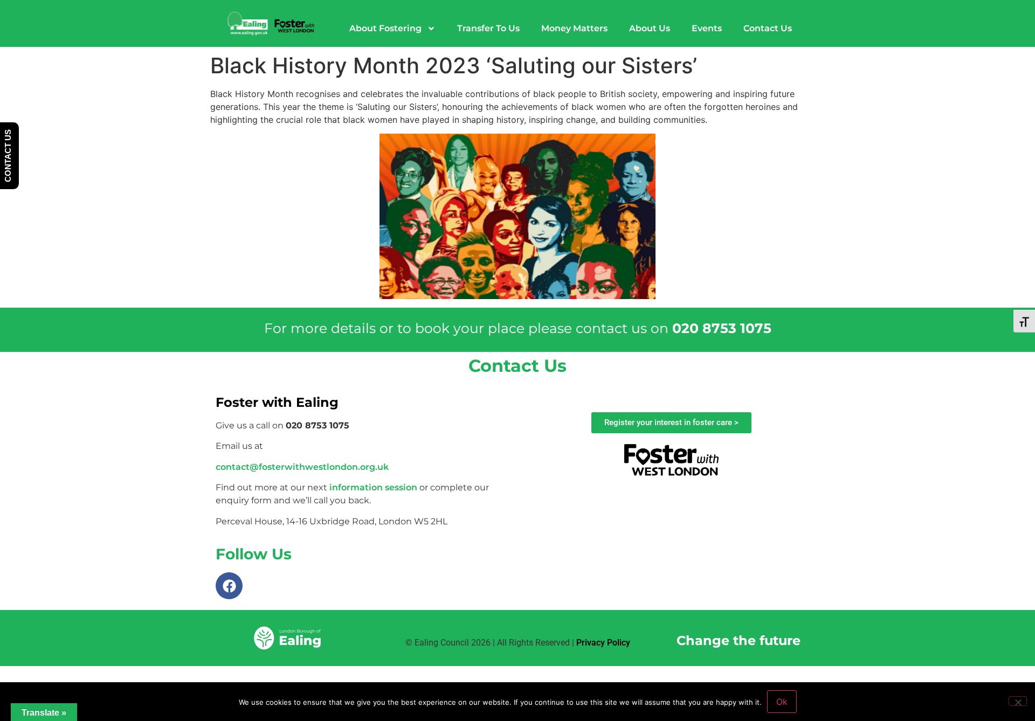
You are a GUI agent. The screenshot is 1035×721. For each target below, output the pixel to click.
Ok (782, 701)
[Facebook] (229, 585)
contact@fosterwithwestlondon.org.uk (302, 467)
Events (707, 28)
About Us (649, 28)
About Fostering (385, 28)
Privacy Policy (603, 642)
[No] (1018, 701)
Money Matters (574, 28)
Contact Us (767, 28)
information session (373, 487)
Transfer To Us (488, 28)
